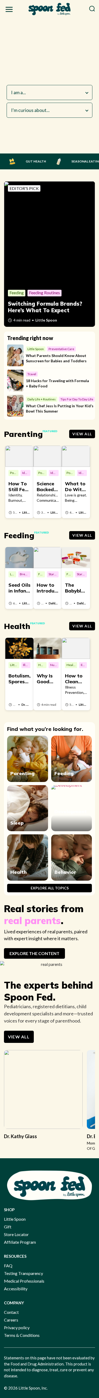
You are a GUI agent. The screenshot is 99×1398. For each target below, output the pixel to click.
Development (70, 811)
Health (18, 872)
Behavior (65, 872)
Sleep (17, 823)
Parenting (22, 773)
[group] (43, 1097)
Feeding (64, 773)
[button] (9, 10)
